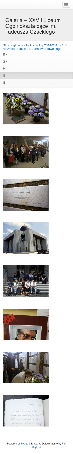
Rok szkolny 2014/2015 (42, 45)
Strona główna (13, 45)
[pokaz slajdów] (36, 68)
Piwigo (24, 443)
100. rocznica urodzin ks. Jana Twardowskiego (35, 47)
